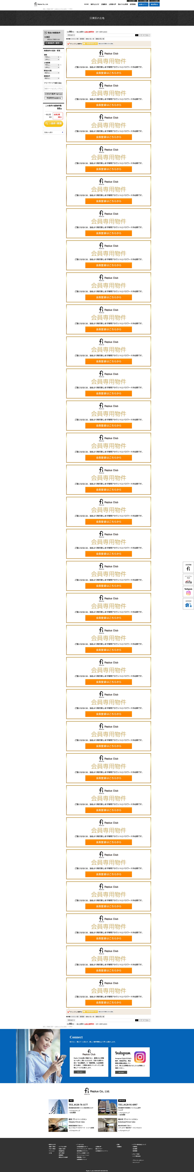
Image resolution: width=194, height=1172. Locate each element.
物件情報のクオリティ (82, 1150)
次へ (147, 35)
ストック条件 (154, 1)
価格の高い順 (100, 39)
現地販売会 (61, 1150)
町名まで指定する (53, 39)
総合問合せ (154, 4)
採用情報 (133, 4)
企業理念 (135, 1146)
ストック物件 (143, 1)
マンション (52, 1150)
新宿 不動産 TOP (48, 9)
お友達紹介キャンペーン (102, 1150)
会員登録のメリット (82, 1159)
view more (79, 1072)
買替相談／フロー (81, 1157)
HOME (86, 4)
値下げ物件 (61, 1153)
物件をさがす (95, 4)
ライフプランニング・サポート (85, 1148)
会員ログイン (143, 4)
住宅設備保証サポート (82, 1146)
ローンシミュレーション (83, 1155)
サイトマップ (136, 1162)
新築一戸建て (52, 1146)
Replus (88, 1170)
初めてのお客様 (123, 4)
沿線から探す (48, 132)
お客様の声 (112, 4)
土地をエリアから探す (61, 9)
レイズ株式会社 (137, 1156)
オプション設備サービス (83, 1153)
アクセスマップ (75, 1110)
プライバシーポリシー (138, 1160)
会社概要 (73, 1112)
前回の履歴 (132, 1)
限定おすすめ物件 (63, 1157)
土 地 (50, 1153)
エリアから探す (63, 1146)
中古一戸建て (52, 1148)
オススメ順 (74, 39)
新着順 (82, 39)
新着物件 (61, 1155)
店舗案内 (104, 4)
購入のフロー (99, 1148)
